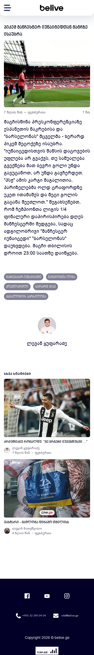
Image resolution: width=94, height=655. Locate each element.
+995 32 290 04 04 (34, 615)
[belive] (51, 8)
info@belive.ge (69, 615)
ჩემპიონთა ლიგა (61, 277)
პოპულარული (17, 287)
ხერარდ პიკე (45, 287)
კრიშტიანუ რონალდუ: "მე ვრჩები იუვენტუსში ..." (45, 442)
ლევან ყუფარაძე (47, 343)
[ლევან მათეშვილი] (7, 531)
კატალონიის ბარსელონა (26, 297)
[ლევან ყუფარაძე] (7, 450)
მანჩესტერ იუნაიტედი (23, 277)
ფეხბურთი (36, 112)
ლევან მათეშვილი (27, 528)
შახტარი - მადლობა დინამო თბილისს (36, 522)
